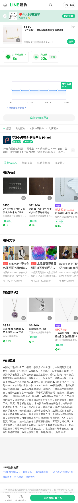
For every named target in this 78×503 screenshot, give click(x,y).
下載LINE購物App (11, 472)
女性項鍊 (53, 128)
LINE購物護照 (41, 472)
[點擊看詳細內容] (15, 190)
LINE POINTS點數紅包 (62, 472)
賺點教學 (7, 476)
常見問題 (18, 476)
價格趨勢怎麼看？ (17, 108)
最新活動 (27, 472)
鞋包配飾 (20, 128)
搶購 (71, 41)
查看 (52, 56)
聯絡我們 (30, 476)
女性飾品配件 (37, 128)
